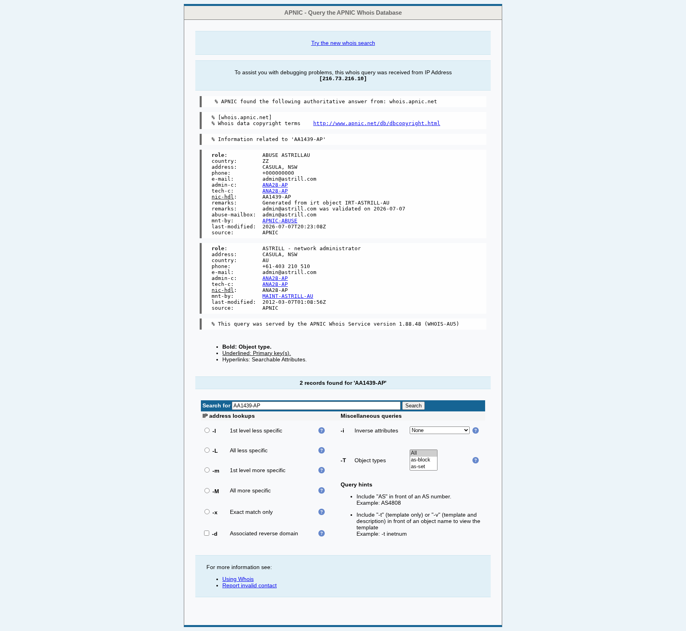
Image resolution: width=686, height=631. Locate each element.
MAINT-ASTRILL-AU (287, 296)
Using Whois (238, 579)
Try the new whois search (343, 43)
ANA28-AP (275, 185)
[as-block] (423, 460)
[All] (423, 453)
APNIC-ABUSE (279, 221)
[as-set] (423, 466)
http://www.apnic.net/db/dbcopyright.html (376, 123)
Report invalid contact (249, 585)
